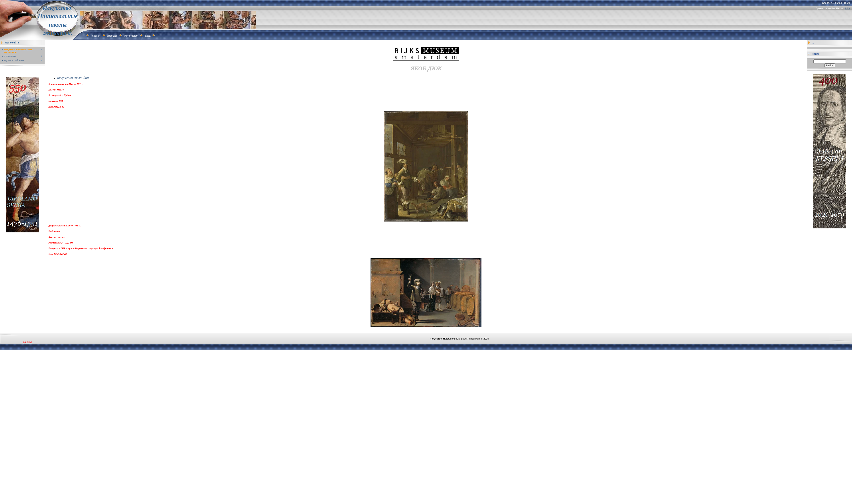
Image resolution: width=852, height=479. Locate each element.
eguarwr (27, 342)
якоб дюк (112, 35)
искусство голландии (73, 77)
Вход (147, 35)
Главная (95, 35)
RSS (847, 8)
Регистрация (131, 35)
